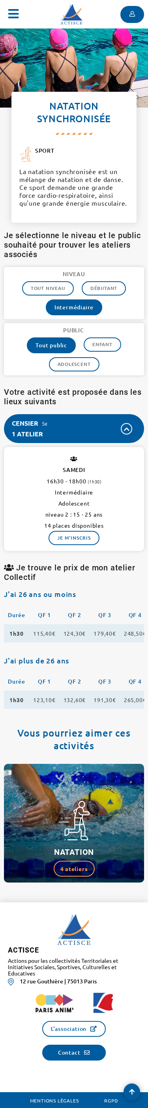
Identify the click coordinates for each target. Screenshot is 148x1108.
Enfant (102, 344)
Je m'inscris (74, 537)
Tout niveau (48, 288)
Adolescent (74, 364)
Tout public (51, 345)
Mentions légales (54, 1100)
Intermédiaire (74, 307)
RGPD (111, 1100)
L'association (68, 1028)
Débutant (103, 288)
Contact (69, 1052)
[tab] (74, 428)
